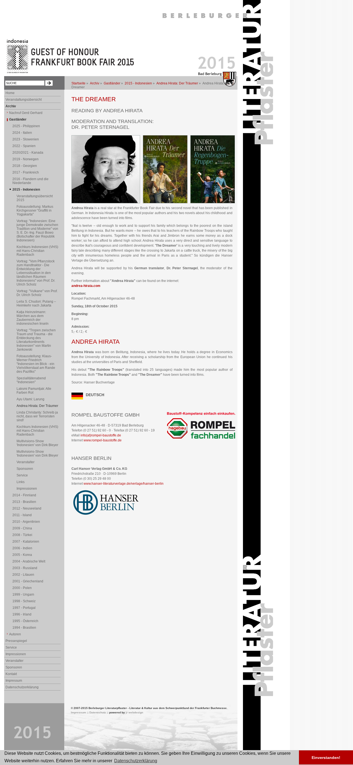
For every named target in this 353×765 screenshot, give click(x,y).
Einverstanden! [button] (326, 757)
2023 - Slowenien (25, 139)
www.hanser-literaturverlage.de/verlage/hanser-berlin (124, 484)
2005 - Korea (22, 555)
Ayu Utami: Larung (30, 399)
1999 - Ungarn (23, 594)
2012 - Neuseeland (26, 508)
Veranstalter (25, 462)
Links (21, 482)
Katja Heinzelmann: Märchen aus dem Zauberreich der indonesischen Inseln (33, 318)
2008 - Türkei (22, 535)
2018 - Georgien (24, 166)
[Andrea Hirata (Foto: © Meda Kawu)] (105, 202)
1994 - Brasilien (24, 628)
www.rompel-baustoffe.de (103, 440)
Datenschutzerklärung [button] (135, 760)
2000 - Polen (22, 588)
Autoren (15, 634)
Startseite (78, 83)
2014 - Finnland (24, 495)
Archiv (94, 83)
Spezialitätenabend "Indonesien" (31, 380)
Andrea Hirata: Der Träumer (177, 83)
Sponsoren (25, 469)
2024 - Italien (22, 133)
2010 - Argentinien (26, 522)
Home (10, 93)
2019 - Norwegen (25, 159)
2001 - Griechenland (27, 581)
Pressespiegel (16, 641)
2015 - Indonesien (138, 83)
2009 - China (22, 528)
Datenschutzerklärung (22, 687)
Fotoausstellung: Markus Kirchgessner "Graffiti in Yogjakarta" (35, 210)
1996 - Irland (21, 614)
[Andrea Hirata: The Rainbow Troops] (212, 202)
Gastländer (112, 83)
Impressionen (27, 489)
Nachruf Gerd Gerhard (25, 113)
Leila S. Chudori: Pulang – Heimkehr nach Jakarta (36, 303)
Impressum (14, 681)
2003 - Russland (24, 568)
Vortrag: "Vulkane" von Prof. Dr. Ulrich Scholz (37, 293)
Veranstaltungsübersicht (24, 100)
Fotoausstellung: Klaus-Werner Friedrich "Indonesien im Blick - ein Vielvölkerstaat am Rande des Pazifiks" (36, 364)
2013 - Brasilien (24, 502)
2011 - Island (22, 515)
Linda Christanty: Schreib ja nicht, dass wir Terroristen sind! (37, 416)
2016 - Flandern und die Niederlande (30, 181)
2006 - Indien (22, 548)
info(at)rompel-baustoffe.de (101, 435)
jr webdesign (134, 712)
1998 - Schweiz (24, 601)
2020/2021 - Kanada (27, 152)
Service (22, 475)
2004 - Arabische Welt (28, 561)
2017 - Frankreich (25, 172)
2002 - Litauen (23, 575)
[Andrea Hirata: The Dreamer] (165, 202)
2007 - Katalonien (25, 541)
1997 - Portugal (24, 608)
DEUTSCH (95, 395)
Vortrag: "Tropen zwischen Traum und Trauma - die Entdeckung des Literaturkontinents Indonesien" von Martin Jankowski (36, 339)
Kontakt (11, 674)
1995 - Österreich (25, 621)
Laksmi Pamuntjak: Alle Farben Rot (34, 391)
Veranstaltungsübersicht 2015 (35, 198)
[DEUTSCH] (77, 398)
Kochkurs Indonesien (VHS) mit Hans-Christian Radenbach (37, 251)
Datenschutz (97, 712)
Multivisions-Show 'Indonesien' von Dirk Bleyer (37, 443)
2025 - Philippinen (26, 126)
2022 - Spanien (24, 146)
